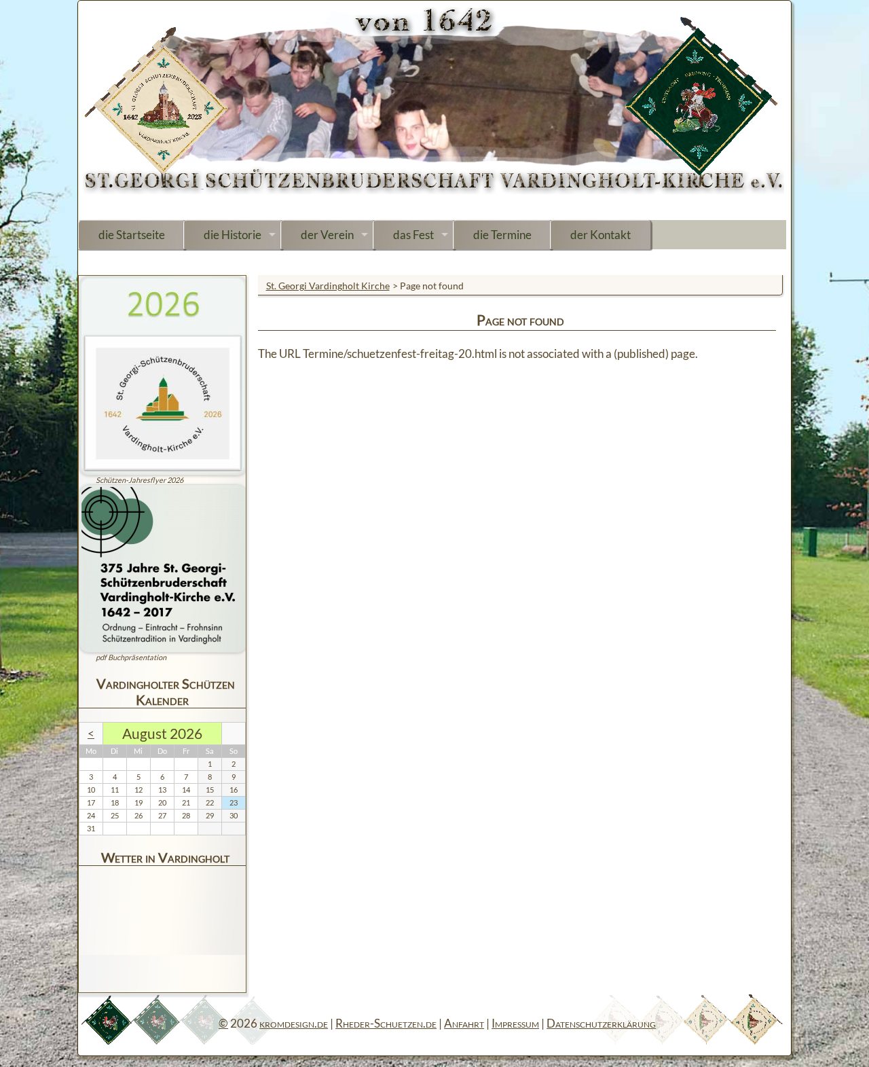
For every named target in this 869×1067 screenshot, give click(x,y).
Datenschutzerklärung (601, 1023)
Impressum (515, 1023)
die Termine (502, 235)
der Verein (327, 235)
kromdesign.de (293, 1023)
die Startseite (131, 235)
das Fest (413, 235)
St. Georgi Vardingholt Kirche (328, 285)
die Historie (232, 235)
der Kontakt (600, 235)
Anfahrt (464, 1023)
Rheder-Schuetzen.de (386, 1023)
